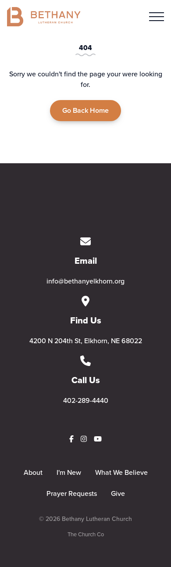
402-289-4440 (85, 400)
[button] (156, 16)
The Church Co (86, 534)
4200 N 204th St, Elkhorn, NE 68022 (85, 340)
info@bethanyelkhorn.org (85, 281)
